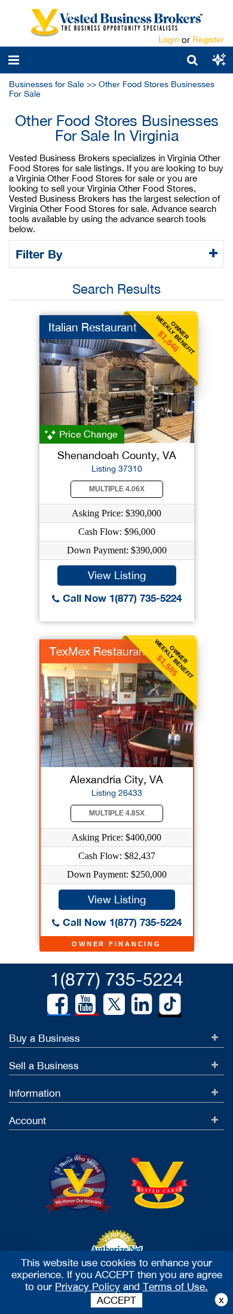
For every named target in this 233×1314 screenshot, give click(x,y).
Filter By (41, 254)
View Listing (117, 575)
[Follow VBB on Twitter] (114, 1003)
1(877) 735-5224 (116, 978)
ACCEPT (116, 1300)
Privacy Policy (87, 1287)
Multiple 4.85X (117, 813)
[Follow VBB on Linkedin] (141, 1004)
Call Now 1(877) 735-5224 (121, 598)
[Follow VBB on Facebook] (57, 1004)
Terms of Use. (175, 1287)
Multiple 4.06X (117, 489)
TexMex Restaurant (99, 651)
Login (168, 39)
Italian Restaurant (92, 327)
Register (208, 39)
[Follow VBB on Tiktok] (170, 1004)
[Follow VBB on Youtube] (85, 1004)
